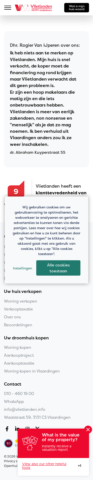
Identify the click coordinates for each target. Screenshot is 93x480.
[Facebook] (8, 429)
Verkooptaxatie (18, 309)
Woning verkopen (20, 301)
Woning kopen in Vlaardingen (32, 371)
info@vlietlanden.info (24, 409)
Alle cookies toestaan (58, 268)
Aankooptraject (19, 355)
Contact (12, 384)
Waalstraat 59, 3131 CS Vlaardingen (37, 417)
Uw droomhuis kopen (26, 338)
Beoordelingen (18, 324)
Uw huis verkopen (23, 291)
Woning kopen (17, 347)
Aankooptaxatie (19, 363)
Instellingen (22, 268)
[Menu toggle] (7, 7)
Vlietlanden (33, 7)
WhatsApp (14, 401)
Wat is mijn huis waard (77, 7)
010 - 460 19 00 (19, 393)
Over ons (12, 317)
